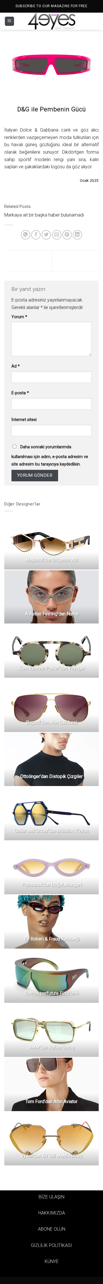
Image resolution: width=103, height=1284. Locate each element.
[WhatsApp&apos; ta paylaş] (25, 235)
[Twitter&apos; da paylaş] (46, 235)
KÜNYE (52, 1261)
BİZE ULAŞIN (51, 1197)
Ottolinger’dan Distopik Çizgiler (51, 776)
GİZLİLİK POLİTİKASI (51, 1245)
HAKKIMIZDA (51, 1213)
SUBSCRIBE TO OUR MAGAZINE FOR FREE (51, 6)
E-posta (20, 393)
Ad (15, 366)
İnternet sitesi (24, 419)
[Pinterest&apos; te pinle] (67, 235)
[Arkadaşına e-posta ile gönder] (57, 235)
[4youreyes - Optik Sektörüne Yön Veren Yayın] (51, 21)
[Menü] (9, 21)
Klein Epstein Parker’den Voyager (51, 668)
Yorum (19, 316)
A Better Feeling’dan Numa (51, 614)
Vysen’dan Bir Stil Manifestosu (51, 1156)
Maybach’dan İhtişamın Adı (51, 560)
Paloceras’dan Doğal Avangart (52, 884)
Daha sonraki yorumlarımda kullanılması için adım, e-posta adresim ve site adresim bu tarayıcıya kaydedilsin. (49, 456)
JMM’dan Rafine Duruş (51, 1047)
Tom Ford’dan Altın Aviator (51, 1101)
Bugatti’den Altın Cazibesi (51, 722)
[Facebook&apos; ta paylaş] (36, 235)
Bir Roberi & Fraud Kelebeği (51, 939)
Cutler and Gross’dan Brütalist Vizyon (51, 830)
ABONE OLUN (51, 1229)
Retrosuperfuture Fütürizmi (51, 993)
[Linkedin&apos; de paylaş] (77, 235)
